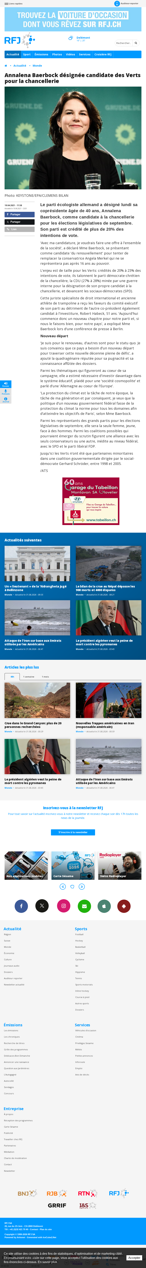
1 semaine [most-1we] (28, 676)
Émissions (41, 54)
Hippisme (80, 972)
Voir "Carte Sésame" (29, 865)
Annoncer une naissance (16, 1062)
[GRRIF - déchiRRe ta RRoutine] (57, 1205)
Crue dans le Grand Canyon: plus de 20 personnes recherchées (33, 725)
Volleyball (80, 953)
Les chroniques (12, 1036)
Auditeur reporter (13, 978)
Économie (9, 953)
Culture (8, 959)
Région (7, 934)
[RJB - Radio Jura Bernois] (57, 1193)
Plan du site (46, 1229)
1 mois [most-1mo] (45, 676)
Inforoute (80, 1062)
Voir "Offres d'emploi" (122, 865)
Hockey (79, 940)
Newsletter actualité (14, 984)
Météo (78, 1049)
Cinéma (79, 1036)
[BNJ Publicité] (26, 1193)
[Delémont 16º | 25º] (70, 34)
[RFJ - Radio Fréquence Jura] (119, 1193)
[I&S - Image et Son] (88, 1205)
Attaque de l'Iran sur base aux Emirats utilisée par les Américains (33, 642)
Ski (76, 965)
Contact (8, 1164)
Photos (57, 54)
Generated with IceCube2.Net (41, 1237)
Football (79, 934)
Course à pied (82, 997)
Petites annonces (84, 1055)
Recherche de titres (14, 1043)
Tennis (78, 978)
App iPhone (104, 906)
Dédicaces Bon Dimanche (17, 1055)
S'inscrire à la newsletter (73, 832)
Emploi (78, 1068)
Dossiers (8, 972)
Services (84, 54)
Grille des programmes (16, 1049)
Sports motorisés (84, 984)
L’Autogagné (10, 1074)
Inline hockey (82, 991)
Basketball (80, 947)
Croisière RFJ (102, 54)
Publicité (8, 1133)
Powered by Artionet (15, 1237)
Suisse (7, 940)
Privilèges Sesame (84, 1043)
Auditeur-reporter (129, 3)
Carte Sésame (11, 1126)
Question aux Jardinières (16, 1068)
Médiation (9, 1152)
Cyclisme (79, 959)
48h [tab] (12, 676)
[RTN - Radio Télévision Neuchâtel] (88, 1193)
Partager (15, 214)
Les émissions (11, 1030)
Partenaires (10, 1145)
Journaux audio (11, 965)
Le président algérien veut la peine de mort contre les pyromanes (104, 642)
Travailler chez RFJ (13, 1139)
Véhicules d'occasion (85, 1030)
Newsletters (84, 906)
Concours (9, 1093)
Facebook (21, 906)
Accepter (134, 1257)
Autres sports (82, 1003)
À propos (8, 1114)
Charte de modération (15, 1158)
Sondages (9, 1087)
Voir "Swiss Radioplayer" (76, 865)
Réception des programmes (18, 1120)
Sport (27, 54)
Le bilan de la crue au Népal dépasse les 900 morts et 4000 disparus (105, 588)
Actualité (12, 54)
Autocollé (9, 1081)
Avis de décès (82, 1074)
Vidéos (70, 54)
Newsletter (9, 1171)
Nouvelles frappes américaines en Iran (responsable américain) (105, 725)
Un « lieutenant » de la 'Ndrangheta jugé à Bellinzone (35, 588)
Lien (14, 229)
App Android (124, 906)
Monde (37, 65)
